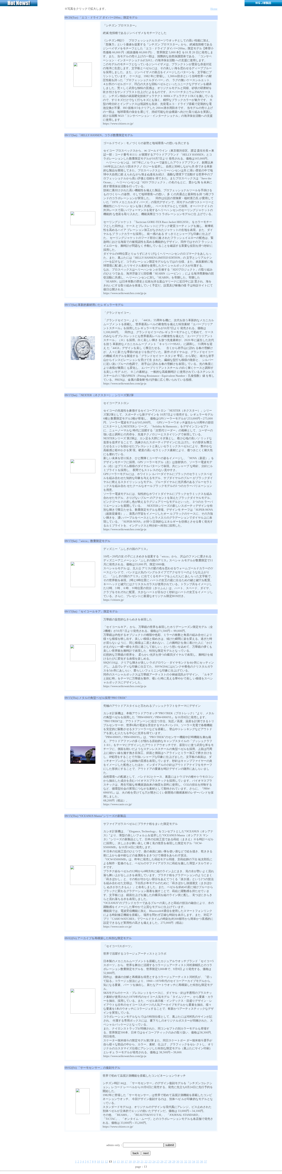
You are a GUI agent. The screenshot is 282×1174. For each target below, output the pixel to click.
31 (181, 1161)
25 (158, 1161)
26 (161, 1161)
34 (193, 1161)
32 (185, 1161)
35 (197, 1161)
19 (134, 1161)
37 (205, 1161)
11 (102, 1161)
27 (165, 1161)
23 (150, 1161)
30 (177, 1161)
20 (138, 1161)
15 (118, 1161)
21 (142, 1161)
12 (106, 1161)
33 (189, 1161)
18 (130, 1161)
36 (201, 1161)
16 (122, 1161)
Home (213, 8)
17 (126, 1161)
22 (146, 1161)
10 (98, 1161)
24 (154, 1161)
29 (173, 1161)
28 (169, 1161)
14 (114, 1161)
